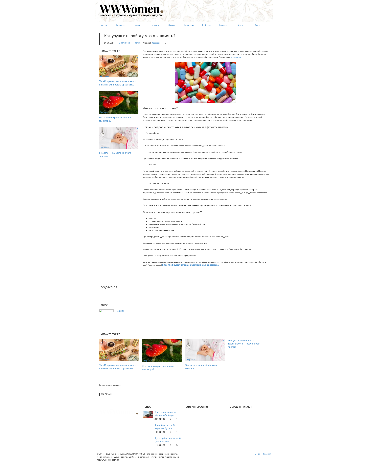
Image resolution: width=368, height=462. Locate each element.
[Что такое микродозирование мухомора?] (118, 101)
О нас (257, 453)
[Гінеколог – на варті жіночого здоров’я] (118, 137)
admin (137, 42)
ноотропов (236, 56)
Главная (267, 453)
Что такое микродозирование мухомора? (115, 119)
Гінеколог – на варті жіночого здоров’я (115, 154)
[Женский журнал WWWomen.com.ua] (131, 10)
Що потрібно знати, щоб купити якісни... (168, 439)
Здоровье (156, 42)
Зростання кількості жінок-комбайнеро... (165, 413)
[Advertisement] (216, 9)
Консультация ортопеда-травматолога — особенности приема (244, 344)
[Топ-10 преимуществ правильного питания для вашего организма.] (118, 66)
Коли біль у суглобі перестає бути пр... (165, 426)
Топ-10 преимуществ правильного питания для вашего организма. (117, 82)
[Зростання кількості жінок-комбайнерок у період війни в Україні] (148, 414)
